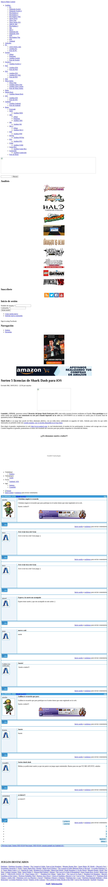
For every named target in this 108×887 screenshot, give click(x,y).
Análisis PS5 (13, 73)
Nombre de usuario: (8, 306)
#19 (105, 727)
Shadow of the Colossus (37, 880)
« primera (66, 821)
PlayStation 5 (13, 15)
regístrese (18, 493)
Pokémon (12, 56)
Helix (7, 90)
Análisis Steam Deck (16, 94)
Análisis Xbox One (15, 85)
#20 (105, 760)
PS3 (10, 139)
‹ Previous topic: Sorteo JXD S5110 (13, 845)
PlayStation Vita (14, 37)
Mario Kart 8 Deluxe (50, 868)
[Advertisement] (54, 847)
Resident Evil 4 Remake (42, 870)
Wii (10, 28)
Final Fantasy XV (32, 874)
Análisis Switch (14, 58)
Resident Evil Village (48, 874)
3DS (10, 115)
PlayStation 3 (13, 26)
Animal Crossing (11, 872)
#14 (105, 563)
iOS (10, 39)
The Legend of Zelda (65, 868)
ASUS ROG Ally (15, 47)
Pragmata (100, 880)
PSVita (11, 136)
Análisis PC (13, 49)
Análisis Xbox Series (16, 86)
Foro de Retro (14, 154)
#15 (105, 595)
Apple (11, 478)
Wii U (11, 30)
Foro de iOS (13, 100)
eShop (11, 54)
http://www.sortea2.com (39, 426)
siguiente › (103, 839)
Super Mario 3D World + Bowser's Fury (92, 866)
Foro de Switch (14, 60)
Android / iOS (14, 481)
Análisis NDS (18, 113)
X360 (11, 143)
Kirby (20, 868)
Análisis (7, 5)
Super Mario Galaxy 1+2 (11, 870)
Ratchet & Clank (26, 870)
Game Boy (13, 147)
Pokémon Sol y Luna (73, 878)
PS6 (6, 79)
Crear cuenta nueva (11, 314)
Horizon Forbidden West (27, 876)
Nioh (19, 872)
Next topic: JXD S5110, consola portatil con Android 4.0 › (44, 845)
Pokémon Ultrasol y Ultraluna (54, 878)
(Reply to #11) (21, 496)
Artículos (8, 43)
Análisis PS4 (13, 68)
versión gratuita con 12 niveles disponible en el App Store (43, 423)
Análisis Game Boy (20, 149)
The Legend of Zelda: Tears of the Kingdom (45, 866)
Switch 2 (8, 62)
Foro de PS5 (13, 77)
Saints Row (61, 874)
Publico (11, 474)
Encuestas (8, 332)
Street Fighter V (27, 872)
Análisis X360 (18, 145)
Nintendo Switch (15, 9)
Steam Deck (13, 18)
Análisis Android (15, 103)
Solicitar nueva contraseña (13, 316)
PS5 (6, 71)
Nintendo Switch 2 (15, 11)
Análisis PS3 (18, 141)
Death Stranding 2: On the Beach (75, 870)
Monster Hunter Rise (70, 866)
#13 (105, 530)
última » (104, 841)
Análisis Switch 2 (15, 64)
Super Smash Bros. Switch (90, 872)
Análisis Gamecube (20, 153)
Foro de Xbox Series (16, 88)
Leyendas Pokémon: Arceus (18, 880)
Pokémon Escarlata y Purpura (19, 866)
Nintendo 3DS (14, 34)
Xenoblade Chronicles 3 (9, 868)
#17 (105, 661)
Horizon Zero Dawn (44, 876)
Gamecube (12, 151)
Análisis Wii (18, 124)
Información (56, 884)
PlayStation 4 (13, 13)
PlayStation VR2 (15, 17)
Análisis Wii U (18, 130)
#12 (105, 496)
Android (12, 41)
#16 (105, 628)
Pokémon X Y (91, 876)
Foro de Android (14, 105)
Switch (7, 52)
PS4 (6, 66)
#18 (105, 694)
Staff (48, 884)
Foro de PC (13, 51)
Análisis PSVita (19, 137)
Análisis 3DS (18, 120)
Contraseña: (5, 308)
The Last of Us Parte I (74, 874)
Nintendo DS (13, 32)
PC (10, 7)
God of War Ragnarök (82, 880)
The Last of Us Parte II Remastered (67, 872)
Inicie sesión (9, 493)
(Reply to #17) (21, 694)
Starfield (93, 880)
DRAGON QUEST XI (16, 874)
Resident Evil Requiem (92, 874)
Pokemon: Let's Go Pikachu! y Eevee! (30, 878)
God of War (81, 876)
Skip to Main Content (8, 2)
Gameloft (12, 487)
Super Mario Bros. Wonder (32, 868)
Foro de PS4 (13, 69)
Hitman (52, 872)
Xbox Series (9, 81)
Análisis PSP (18, 134)
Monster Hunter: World (95, 870)
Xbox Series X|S (14, 22)
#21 (105, 793)
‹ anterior (66, 824)
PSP (10, 35)
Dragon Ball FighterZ (41, 872)
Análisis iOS (13, 98)
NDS (11, 111)
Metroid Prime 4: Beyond (81, 868)
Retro (7, 107)
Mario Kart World (57, 870)
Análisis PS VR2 (15, 75)
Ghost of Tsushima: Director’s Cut (63, 876)
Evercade (12, 109)
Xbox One (12, 20)
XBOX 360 (13, 24)
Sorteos (7, 330)
